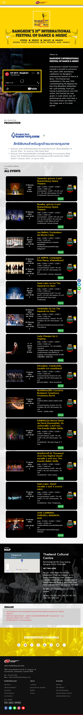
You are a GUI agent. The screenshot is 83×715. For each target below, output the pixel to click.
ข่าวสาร (32, 693)
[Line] (14, 708)
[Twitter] (10, 708)
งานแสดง (33, 685)
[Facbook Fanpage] (6, 708)
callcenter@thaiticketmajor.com (19, 677)
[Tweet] (79, 284)
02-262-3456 (12, 675)
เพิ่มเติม (60, 199)
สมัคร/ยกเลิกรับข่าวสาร (63, 696)
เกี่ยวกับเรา (7, 685)
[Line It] (79, 288)
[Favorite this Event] (79, 292)
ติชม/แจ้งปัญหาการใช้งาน (64, 693)
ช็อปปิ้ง (32, 690)
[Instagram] (19, 708)
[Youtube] (23, 708)
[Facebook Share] (79, 280)
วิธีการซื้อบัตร (60, 687)
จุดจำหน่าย (7, 690)
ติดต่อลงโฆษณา (9, 693)
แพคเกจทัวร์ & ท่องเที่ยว (37, 687)
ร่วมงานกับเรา (8, 696)
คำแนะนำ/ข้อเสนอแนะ (62, 690)
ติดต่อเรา (59, 685)
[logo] (41, 2)
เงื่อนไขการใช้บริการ (10, 687)
